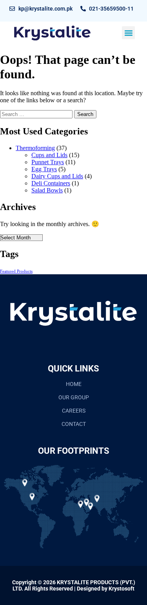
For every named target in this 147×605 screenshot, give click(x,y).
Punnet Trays (47, 162)
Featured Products (16, 271)
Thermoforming (35, 148)
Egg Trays (44, 169)
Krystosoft (121, 588)
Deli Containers (50, 183)
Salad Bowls (47, 190)
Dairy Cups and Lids (57, 176)
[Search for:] (37, 113)
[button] (128, 33)
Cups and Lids (49, 155)
